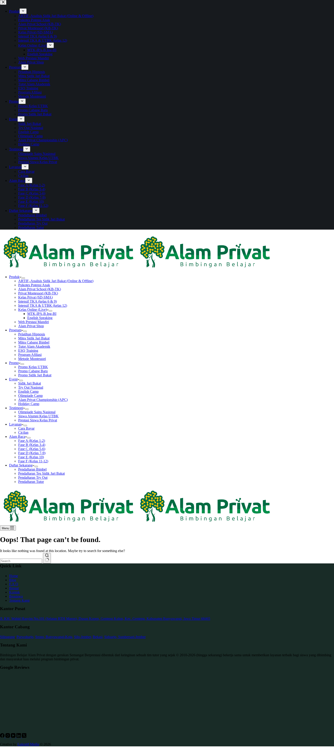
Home (13, 576)
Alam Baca (17, 436)
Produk (14, 277)
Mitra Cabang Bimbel (33, 342)
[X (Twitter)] (24, 736)
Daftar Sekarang (20, 465)
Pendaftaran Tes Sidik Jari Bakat (41, 473)
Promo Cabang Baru (33, 371)
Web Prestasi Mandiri (33, 322)
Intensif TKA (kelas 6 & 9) (37, 301)
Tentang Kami (19, 600)
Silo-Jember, (83, 637)
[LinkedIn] (19, 736)
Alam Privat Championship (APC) (43, 400)
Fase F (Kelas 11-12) (33, 461)
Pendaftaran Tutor (31, 482)
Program (15, 330)
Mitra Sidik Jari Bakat (34, 338)
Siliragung (7, 637)
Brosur (14, 588)
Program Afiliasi (30, 355)
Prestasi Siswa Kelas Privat (37, 420)
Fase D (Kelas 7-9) (31, 453)
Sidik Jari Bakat (29, 383)
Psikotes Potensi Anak (34, 285)
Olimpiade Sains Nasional (36, 412)
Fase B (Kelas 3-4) (31, 445)
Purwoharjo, (25, 637)
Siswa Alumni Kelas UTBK (38, 416)
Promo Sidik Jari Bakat (34, 375)
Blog (12, 580)
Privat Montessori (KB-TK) (38, 293)
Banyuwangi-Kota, (59, 637)
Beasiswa (16, 596)
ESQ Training (28, 350)
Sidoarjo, (111, 637)
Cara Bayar (26, 428)
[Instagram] (8, 736)
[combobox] (21, 561)
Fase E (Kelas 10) (31, 457)
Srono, (40, 637)
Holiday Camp (28, 404)
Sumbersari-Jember (132, 637)
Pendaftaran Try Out (32, 477)
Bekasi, (98, 637)
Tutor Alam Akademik (34, 346)
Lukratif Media (28, 744)
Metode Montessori (32, 359)
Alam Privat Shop (31, 326)
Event (13, 379)
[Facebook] (2, 736)
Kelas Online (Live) (32, 310)
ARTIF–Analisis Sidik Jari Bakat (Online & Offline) (55, 281)
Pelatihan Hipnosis (31, 334)
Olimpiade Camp (30, 396)
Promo (14, 363)
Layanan (15, 424)
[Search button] (47, 558)
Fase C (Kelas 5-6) (31, 449)
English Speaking (39, 318)
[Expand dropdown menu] (23, 278)
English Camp (28, 391)
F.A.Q (13, 584)
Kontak (14, 592)
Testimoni (16, 408)
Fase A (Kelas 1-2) (31, 441)
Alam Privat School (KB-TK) (39, 289)
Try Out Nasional (30, 387)
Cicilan (23, 432)
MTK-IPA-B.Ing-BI (41, 314)
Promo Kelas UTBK (33, 367)
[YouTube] (13, 736)
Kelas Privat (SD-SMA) (35, 297)
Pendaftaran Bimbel (32, 469)
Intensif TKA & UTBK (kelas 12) (42, 305)
